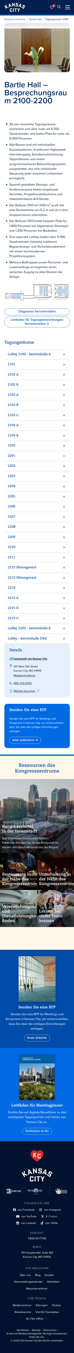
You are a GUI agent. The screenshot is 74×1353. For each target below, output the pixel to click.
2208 (11, 526)
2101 (11, 364)
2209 (11, 537)
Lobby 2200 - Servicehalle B (29, 628)
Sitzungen (42, 1305)
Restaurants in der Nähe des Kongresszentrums (20, 879)
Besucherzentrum (36, 1288)
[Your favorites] (51, 7)
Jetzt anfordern (23, 740)
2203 (11, 476)
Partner (56, 1305)
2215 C (13, 618)
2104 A (13, 425)
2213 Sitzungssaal (22, 577)
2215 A (13, 598)
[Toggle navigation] (67, 7)
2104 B (13, 435)
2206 (11, 506)
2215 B (13, 608)
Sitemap (36, 1330)
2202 (11, 466)
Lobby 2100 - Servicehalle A (29, 354)
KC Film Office (34, 1319)
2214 (11, 587)
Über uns (25, 1275)
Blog (37, 1275)
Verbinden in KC (37, 1131)
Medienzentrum (22, 1305)
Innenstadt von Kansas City (30, 659)
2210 (11, 547)
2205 (11, 496)
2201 (11, 456)
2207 (11, 516)
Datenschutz (50, 1330)
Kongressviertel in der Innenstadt (19, 829)
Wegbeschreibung (24, 675)
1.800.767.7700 (37, 1238)
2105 (11, 445)
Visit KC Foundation (47, 1312)
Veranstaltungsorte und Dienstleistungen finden (21, 914)
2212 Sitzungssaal (22, 567)
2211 (11, 557)
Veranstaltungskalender (28, 1282)
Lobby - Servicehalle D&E (27, 638)
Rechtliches (23, 1330)
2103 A (13, 395)
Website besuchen (24, 691)
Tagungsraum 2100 (56, 19)
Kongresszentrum (15, 19)
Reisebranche (23, 1312)
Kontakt (49, 1275)
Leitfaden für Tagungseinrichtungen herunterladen (37, 321)
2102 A (13, 374)
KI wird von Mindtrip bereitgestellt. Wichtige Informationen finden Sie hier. (37, 1335)
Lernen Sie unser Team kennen (50, 916)
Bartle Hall (35, 19)
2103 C (13, 415)
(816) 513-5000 (22, 683)
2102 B (13, 384)
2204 (11, 486)
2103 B (13, 405)
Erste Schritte (37, 1038)
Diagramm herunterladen (37, 311)
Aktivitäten (53, 1282)
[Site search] (59, 7)
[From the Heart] (37, 1156)
